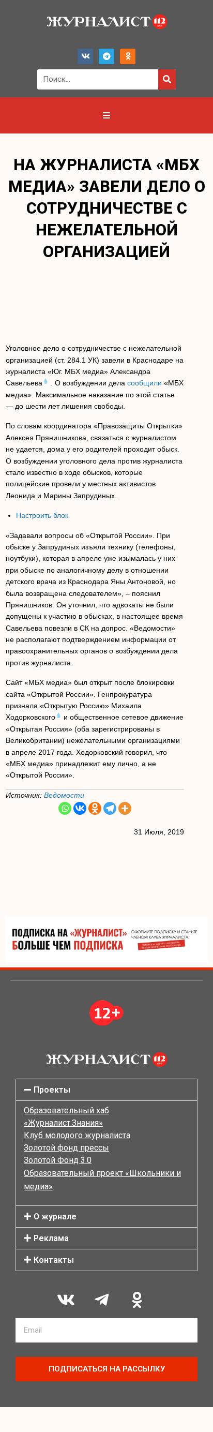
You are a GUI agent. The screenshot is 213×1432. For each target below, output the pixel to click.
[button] (106, 1089)
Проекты (52, 1090)
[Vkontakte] (79, 808)
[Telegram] (106, 56)
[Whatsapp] (64, 808)
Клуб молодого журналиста (77, 1135)
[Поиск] (167, 79)
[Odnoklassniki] (127, 56)
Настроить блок (42, 515)
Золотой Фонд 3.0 (58, 1160)
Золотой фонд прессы (66, 1148)
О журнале (55, 1216)
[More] (124, 808)
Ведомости (64, 795)
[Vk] (85, 56)
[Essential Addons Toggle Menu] (106, 115)
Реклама (51, 1238)
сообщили (144, 383)
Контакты (54, 1260)
